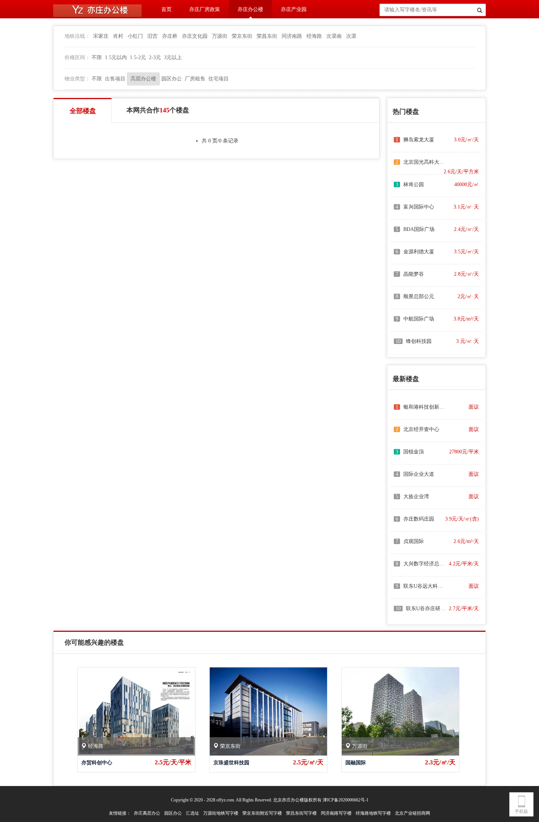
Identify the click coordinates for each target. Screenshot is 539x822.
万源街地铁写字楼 (220, 813)
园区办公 (171, 79)
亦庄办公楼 (250, 9)
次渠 (351, 36)
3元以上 (173, 57)
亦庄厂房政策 (204, 9)
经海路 (314, 36)
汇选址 (192, 813)
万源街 (219, 36)
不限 (97, 57)
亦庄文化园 (195, 36)
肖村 (118, 36)
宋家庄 (101, 36)
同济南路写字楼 (336, 813)
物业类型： (77, 79)
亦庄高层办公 (147, 813)
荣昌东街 (267, 36)
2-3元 (155, 57)
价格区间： (77, 57)
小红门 (135, 36)
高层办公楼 (143, 79)
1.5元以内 (116, 57)
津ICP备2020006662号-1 (345, 800)
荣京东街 (242, 36)
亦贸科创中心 (96, 762)
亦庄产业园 (294, 9)
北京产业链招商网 (412, 813)
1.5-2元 (138, 57)
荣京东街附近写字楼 (262, 813)
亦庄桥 (169, 36)
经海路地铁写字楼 (373, 813)
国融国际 (355, 762)
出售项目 (115, 79)
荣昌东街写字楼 (301, 813)
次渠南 (334, 36)
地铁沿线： (77, 36)
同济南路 (292, 36)
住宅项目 (218, 79)
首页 (166, 9)
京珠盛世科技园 (231, 762)
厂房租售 (195, 79)
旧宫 (152, 36)
